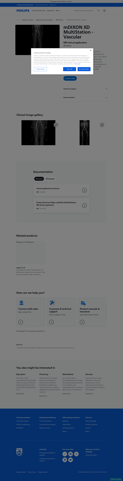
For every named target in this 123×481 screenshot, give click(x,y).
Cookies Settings (40, 69)
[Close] (91, 50)
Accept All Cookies (84, 69)
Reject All (69, 69)
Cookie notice (77, 63)
